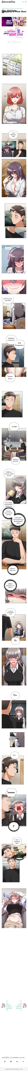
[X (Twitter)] (11, 1062)
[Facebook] (5, 1062)
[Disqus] (14, 1032)
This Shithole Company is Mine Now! (12, 8)
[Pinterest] (17, 1062)
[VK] (23, 1062)
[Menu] (25, 2)
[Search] (23, 1)
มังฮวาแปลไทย (8, 2)
